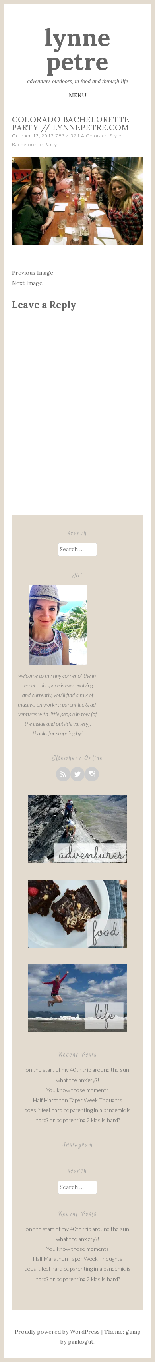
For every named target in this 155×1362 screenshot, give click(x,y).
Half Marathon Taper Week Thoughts (77, 1100)
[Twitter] (77, 774)
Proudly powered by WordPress (57, 1331)
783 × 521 (67, 136)
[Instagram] (92, 774)
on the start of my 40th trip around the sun (77, 1069)
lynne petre (77, 49)
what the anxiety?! (77, 1080)
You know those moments (77, 1090)
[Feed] (63, 774)
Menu (78, 95)
